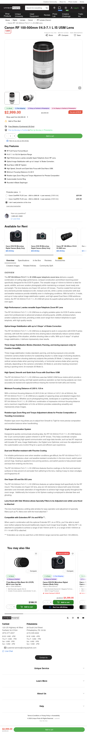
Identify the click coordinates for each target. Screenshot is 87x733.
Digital (15, 20)
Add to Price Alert (14, 121)
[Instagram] (72, 617)
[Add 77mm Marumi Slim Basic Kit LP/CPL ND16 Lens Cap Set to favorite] (36, 553)
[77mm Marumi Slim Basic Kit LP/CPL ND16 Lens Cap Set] (22, 562)
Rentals (47, 15)
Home (7, 20)
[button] (83, 7)
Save (79, 35)
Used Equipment (34, 15)
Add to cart (50, 136)
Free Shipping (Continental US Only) (21, 126)
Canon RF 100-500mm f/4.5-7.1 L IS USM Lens (25, 23)
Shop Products (7, 15)
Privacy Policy (45, 715)
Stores (82, 2)
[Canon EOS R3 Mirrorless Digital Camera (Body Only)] (58, 562)
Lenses (22, 20)
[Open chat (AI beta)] (59, 8)
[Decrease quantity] (6, 136)
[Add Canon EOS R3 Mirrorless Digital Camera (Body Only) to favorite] (72, 553)
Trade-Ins (80, 15)
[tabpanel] (43, 402)
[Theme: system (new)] (66, 8)
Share (51, 35)
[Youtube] (83, 617)
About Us (63, 2)
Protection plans (12, 192)
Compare (65, 35)
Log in (76, 8)
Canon (30, 20)
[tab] (10, 260)
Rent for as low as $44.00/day (19, 141)
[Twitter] (67, 617)
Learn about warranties (13, 206)
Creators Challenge (66, 15)
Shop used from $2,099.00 (15, 117)
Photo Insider (72, 2)
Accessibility (56, 715)
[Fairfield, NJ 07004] (54, 8)
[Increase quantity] (14, 136)
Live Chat (16, 219)
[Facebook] (78, 617)
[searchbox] (37, 8)
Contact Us (43, 657)
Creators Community (50, 2)
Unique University (19, 15)
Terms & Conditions (34, 715)
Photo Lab (54, 15)
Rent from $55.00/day (60, 607)
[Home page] (12, 7)
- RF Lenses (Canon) (43, 20)
